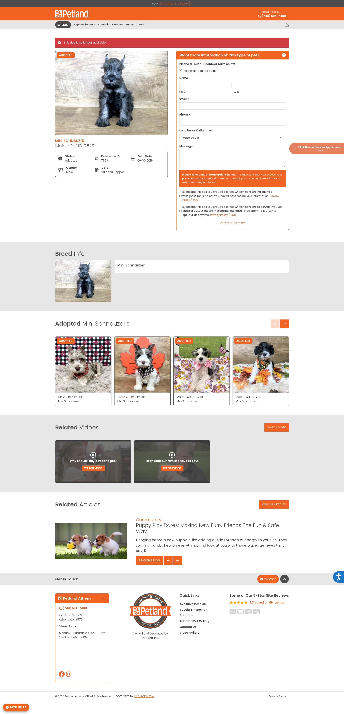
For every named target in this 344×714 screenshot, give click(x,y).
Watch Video (93, 468)
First (182, 91)
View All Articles (274, 504)
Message (186, 146)
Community (148, 520)
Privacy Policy (277, 696)
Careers (117, 24)
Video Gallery (189, 633)
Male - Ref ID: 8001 (248, 397)
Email (184, 99)
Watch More (276, 427)
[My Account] (287, 24)
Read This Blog (149, 560)
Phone (184, 114)
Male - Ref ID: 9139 (70, 397)
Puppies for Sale (84, 24)
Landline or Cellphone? (196, 130)
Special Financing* (193, 610)
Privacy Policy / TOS (223, 215)
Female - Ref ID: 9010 (132, 397)
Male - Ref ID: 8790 (189, 397)
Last (236, 91)
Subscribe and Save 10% (175, 3)
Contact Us (188, 627)
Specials (103, 24)
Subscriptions (135, 24)
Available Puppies (193, 604)
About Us (186, 615)
